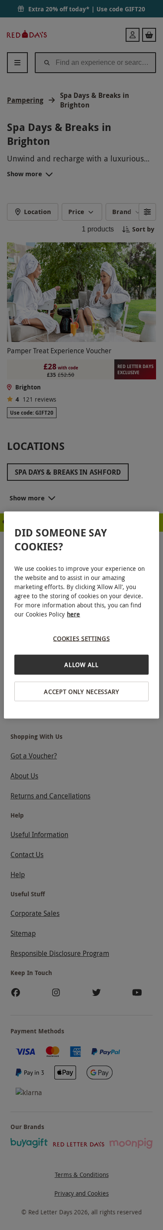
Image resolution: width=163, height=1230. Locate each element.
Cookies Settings (81, 638)
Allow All (81, 664)
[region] (81, 615)
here (73, 614)
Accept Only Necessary (81, 691)
